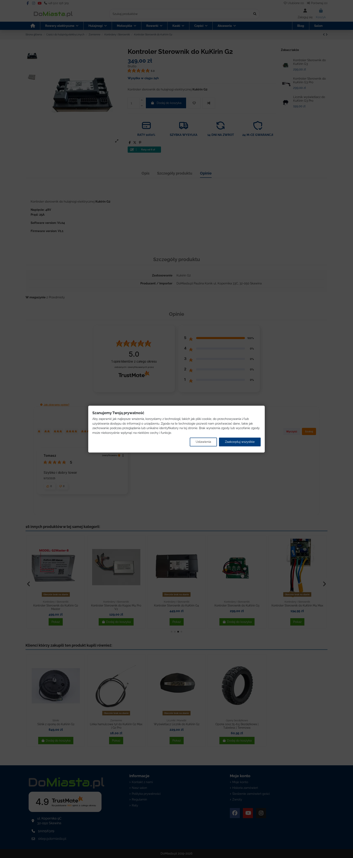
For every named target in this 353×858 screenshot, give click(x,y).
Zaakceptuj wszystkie (240, 442)
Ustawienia (203, 442)
